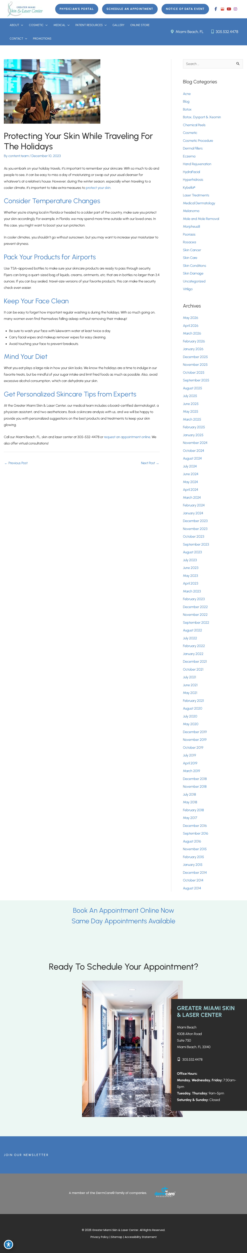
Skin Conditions (194, 266)
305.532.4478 (226, 31)
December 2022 (195, 607)
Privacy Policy (100, 1237)
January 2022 (193, 654)
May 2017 (190, 818)
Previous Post (16, 463)
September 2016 (195, 833)
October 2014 (193, 880)
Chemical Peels (194, 125)
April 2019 (190, 763)
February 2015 (193, 857)
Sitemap (117, 1237)
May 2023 (190, 576)
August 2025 (192, 388)
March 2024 (192, 497)
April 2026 (190, 326)
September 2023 (196, 544)
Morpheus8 (191, 226)
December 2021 (195, 661)
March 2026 (192, 333)
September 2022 (196, 622)
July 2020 (190, 716)
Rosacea (189, 242)
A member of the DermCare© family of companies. (108, 1193)
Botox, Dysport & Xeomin (202, 117)
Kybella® (189, 187)
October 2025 (193, 372)
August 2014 (192, 888)
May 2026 (190, 318)
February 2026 (194, 341)
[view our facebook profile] (216, 9)
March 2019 (191, 771)
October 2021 (193, 669)
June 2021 (190, 685)
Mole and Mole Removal (201, 219)
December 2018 (195, 779)
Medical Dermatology (199, 203)
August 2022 (192, 630)
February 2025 (194, 427)
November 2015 (195, 849)
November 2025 (195, 364)
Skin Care (190, 258)
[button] (76, 9)
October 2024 (193, 451)
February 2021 (193, 701)
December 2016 (195, 826)
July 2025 (190, 396)
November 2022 (195, 615)
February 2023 (194, 599)
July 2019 (189, 755)
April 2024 (190, 490)
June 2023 (190, 568)
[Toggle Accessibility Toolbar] (8, 1244)
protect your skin (98, 188)
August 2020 (192, 708)
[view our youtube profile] (229, 9)
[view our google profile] (222, 9)
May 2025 (190, 411)
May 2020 (190, 724)
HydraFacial (191, 172)
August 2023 (192, 552)
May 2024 (190, 482)
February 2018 (193, 810)
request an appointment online (127, 437)
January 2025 (193, 435)
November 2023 (195, 529)
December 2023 (195, 521)
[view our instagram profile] (235, 9)
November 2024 (195, 443)
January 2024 (193, 513)
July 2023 (190, 560)
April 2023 (190, 583)
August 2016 (192, 841)
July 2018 (189, 794)
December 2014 (195, 872)
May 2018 (190, 802)
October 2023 (193, 536)
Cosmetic (190, 133)
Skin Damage (193, 273)
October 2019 (193, 747)
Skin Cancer (192, 250)
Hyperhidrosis (193, 179)
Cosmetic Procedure (198, 141)
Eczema (189, 156)
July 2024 (190, 466)
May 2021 (190, 693)
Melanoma (191, 211)
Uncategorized (194, 281)
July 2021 (189, 677)
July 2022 (190, 638)
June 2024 (190, 474)
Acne (187, 94)
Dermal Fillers (193, 148)
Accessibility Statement (141, 1237)
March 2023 (192, 591)
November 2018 (194, 786)
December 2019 (195, 732)
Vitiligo (188, 289)
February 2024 (194, 505)
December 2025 (195, 357)
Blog (186, 101)
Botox (187, 109)
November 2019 (194, 740)
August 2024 (192, 458)
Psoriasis (189, 234)
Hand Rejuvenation (197, 164)
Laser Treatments (196, 195)
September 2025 (196, 380)
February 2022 (194, 646)
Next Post (150, 463)
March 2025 (192, 419)
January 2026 (193, 349)
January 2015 (192, 865)
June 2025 (191, 404)
